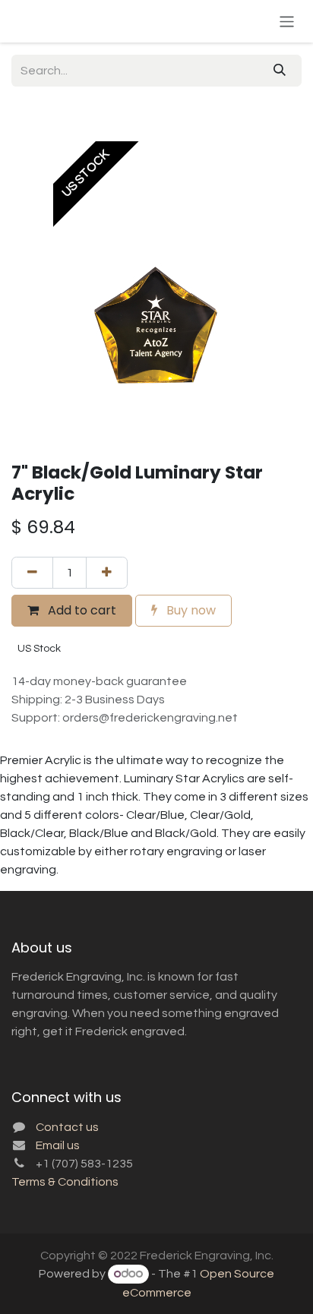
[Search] (280, 71)
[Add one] (107, 573)
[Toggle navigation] (287, 21)
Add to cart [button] (80, 610)
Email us (58, 1145)
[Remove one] (32, 573)
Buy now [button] (189, 610)
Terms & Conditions (65, 1182)
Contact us (67, 1127)
